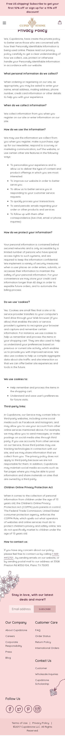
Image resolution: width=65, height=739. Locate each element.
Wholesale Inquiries (46, 674)
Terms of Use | (22, 723)
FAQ (37, 630)
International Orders (47, 648)
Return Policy (43, 642)
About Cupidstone (16, 630)
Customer (41, 668)
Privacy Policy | (42, 723)
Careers (10, 636)
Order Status (43, 636)
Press (8, 651)
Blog (8, 657)
